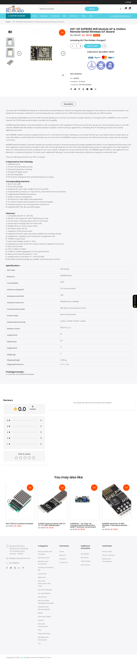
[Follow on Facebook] (7, 568)
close (9, 2)
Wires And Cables (44, 616)
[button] (24, 420)
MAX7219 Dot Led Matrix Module (19, 523)
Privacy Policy (107, 551)
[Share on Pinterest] (79, 89)
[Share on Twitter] (75, 89)
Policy (84, 16)
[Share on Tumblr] (83, 89)
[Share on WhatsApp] (95, 89)
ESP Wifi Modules (85, 85)
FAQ (91, 16)
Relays (40, 613)
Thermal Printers (44, 634)
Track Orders (85, 561)
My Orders (84, 557)
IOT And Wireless (44, 593)
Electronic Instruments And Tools (44, 583)
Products (62, 559)
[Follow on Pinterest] (23, 568)
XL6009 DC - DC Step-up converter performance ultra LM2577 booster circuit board (83, 525)
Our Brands (55, 16)
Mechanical (42, 597)
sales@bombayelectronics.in (121, 16)
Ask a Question (76, 74)
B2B (64, 16)
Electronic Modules (45, 590)
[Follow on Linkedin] (19, 568)
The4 (49, 657)
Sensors (41, 620)
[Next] (63, 53)
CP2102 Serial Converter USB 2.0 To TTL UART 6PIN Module (51, 524)
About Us (44, 16)
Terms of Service (108, 555)
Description (68, 104)
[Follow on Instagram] (15, 568)
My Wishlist (85, 554)
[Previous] (19, 53)
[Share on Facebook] (71, 89)
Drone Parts (42, 574)
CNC (39, 630)
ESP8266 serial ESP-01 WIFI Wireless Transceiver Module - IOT (115, 525)
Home (34, 16)
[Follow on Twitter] (11, 568)
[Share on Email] (91, 89)
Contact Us (73, 16)
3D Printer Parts (43, 558)
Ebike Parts (42, 577)
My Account (85, 565)
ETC (39, 643)
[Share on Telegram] (87, 89)
